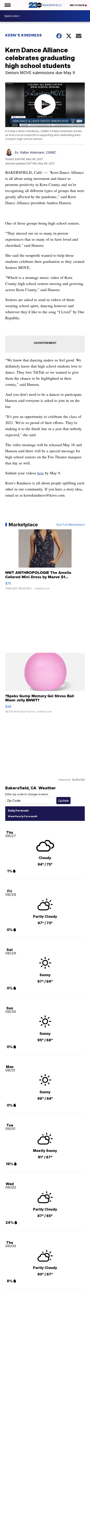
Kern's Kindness (23, 35)
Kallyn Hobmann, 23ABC (38, 152)
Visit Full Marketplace (70, 524)
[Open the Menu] (7, 5)
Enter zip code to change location (26, 794)
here (40, 472)
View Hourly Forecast (22, 816)
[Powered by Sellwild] (78, 779)
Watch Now (77, 5)
